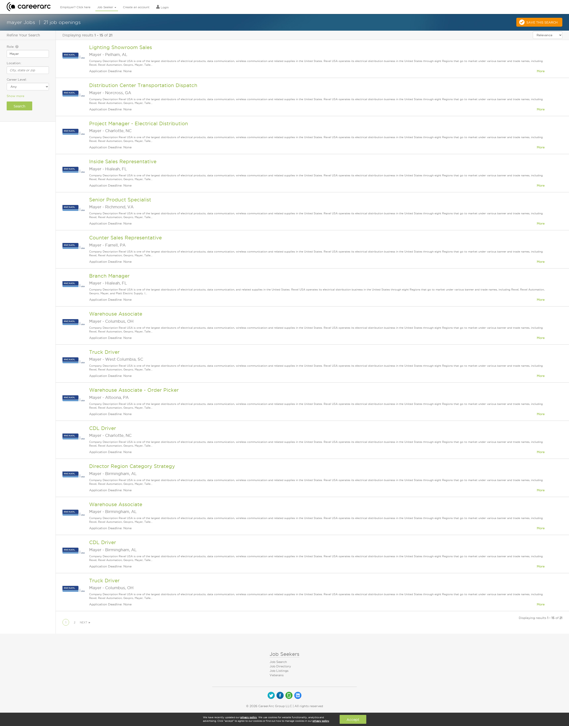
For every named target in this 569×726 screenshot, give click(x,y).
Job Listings (279, 670)
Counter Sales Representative (125, 237)
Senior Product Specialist (120, 199)
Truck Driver (104, 352)
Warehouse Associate (115, 313)
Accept (353, 720)
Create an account (136, 7)
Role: (11, 46)
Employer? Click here (75, 7)
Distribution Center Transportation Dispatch (143, 85)
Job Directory (280, 666)
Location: (14, 63)
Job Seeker (105, 7)
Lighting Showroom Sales (120, 47)
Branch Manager (109, 275)
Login (164, 7)
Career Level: (17, 79)
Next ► (85, 622)
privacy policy (248, 717)
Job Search (278, 662)
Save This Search (542, 22)
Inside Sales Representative (122, 161)
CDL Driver (102, 428)
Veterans (277, 675)
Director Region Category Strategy (132, 466)
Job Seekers (284, 654)
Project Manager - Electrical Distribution (138, 123)
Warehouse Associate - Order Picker (134, 390)
